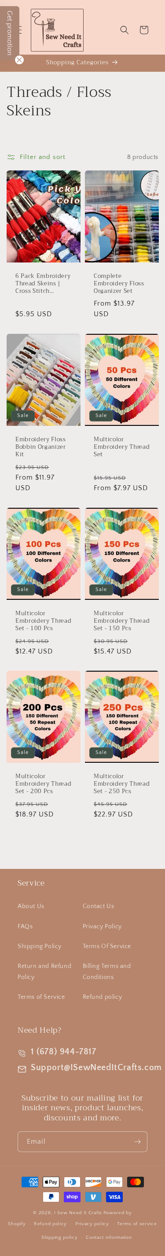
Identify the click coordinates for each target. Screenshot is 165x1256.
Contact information (109, 1237)
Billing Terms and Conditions (107, 972)
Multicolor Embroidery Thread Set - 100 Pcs (43, 621)
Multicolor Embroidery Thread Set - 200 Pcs (43, 784)
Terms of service (137, 1223)
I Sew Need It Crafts (78, 1212)
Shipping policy (59, 1237)
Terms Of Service (107, 946)
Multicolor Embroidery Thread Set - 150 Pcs (122, 621)
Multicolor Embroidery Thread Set (122, 447)
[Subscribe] (137, 1141)
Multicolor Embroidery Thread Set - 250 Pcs (122, 784)
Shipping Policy (40, 946)
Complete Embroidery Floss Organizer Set (119, 284)
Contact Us (98, 906)
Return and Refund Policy (44, 972)
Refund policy (102, 997)
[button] (124, 30)
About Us (31, 906)
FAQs (25, 926)
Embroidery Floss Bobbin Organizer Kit (40, 447)
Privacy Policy (102, 926)
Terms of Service (41, 997)
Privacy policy (92, 1223)
